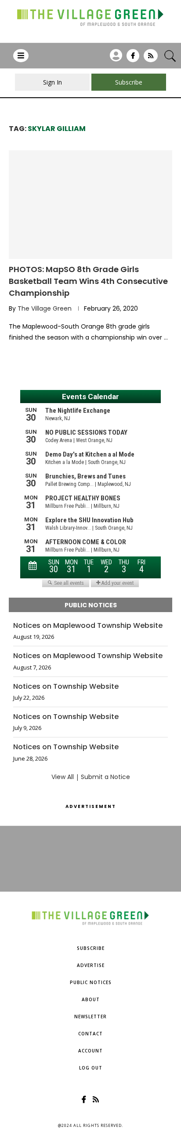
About (91, 999)
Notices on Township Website (66, 686)
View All (62, 776)
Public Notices (91, 982)
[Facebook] (133, 58)
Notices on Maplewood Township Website (88, 625)
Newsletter (90, 1016)
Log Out (90, 1068)
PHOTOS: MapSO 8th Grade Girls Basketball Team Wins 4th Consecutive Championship (88, 281)
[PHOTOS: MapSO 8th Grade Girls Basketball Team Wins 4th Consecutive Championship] (90, 204)
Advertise (91, 965)
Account (90, 1051)
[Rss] (151, 58)
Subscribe (91, 948)
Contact (90, 1034)
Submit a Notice (105, 776)
